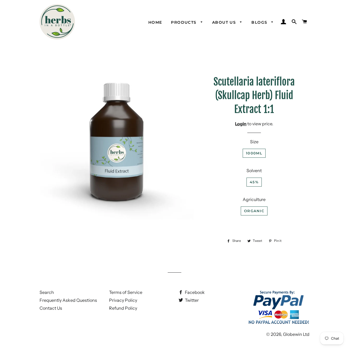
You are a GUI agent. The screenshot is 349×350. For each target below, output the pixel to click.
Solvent (254, 170)
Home (155, 22)
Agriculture (254, 199)
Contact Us (51, 308)
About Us (224, 22)
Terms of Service (125, 292)
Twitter (191, 300)
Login (240, 123)
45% (254, 182)
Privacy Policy (123, 300)
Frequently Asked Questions (68, 300)
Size (254, 141)
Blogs (260, 22)
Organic (254, 211)
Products (184, 22)
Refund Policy (123, 308)
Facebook (194, 292)
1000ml (254, 153)
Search (47, 292)
